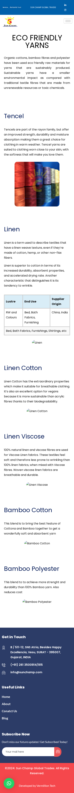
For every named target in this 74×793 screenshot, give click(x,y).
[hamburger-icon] (68, 21)
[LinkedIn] (65, 5)
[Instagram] (65, 10)
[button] (9, 783)
